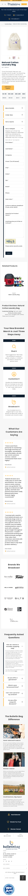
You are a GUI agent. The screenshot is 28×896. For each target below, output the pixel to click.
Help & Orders (6, 868)
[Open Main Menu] (2, 4)
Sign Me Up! (23, 878)
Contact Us (20, 836)
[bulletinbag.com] (14, 4)
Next (24, 283)
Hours (4, 850)
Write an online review (14, 313)
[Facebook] (3, 861)
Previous (4, 283)
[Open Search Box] (5, 4)
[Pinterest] (11, 861)
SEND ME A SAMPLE (8, 87)
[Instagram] (6, 861)
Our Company (6, 864)
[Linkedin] (9, 861)
